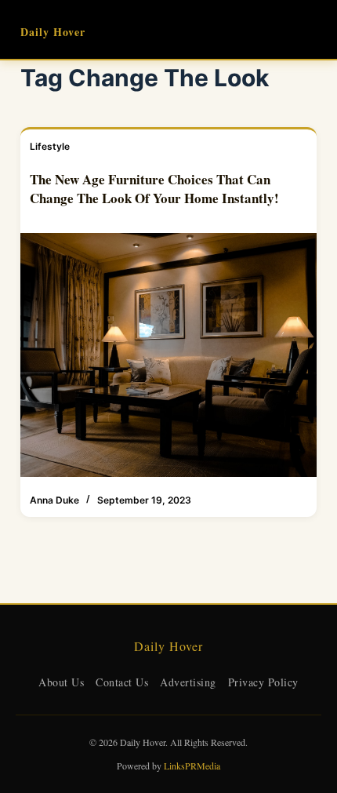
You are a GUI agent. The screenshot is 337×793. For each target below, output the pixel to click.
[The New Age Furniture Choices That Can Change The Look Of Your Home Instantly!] (168, 355)
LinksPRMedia (192, 765)
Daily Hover (52, 32)
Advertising (188, 682)
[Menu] (310, 30)
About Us (61, 682)
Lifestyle (50, 146)
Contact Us (122, 682)
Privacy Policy (263, 682)
